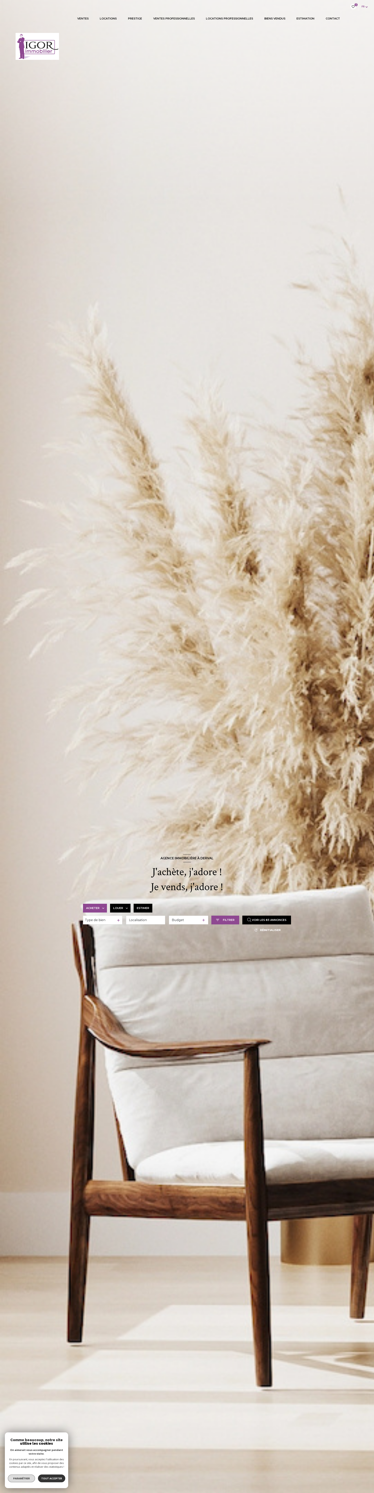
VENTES (82, 18)
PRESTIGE (135, 18)
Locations (108, 18)
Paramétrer (21, 1478)
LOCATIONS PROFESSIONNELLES (229, 18)
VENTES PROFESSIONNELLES (174, 18)
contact (332, 18)
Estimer (143, 908)
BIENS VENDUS (274, 18)
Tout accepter (51, 1478)
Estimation (305, 18)
